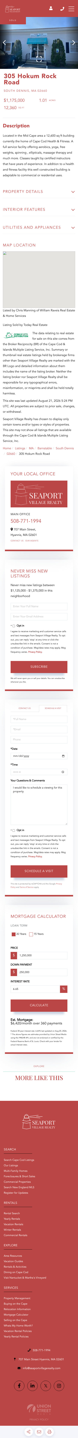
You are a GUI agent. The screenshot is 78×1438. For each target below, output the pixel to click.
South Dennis (65, 448)
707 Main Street (41, 1359)
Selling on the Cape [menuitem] (15, 1320)
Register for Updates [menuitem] (16, 1193)
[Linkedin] (32, 1386)
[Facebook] (19, 1386)
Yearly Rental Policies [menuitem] (16, 1337)
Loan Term (19, 926)
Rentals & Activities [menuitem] (15, 1267)
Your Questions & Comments (28, 780)
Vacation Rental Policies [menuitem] (18, 1331)
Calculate (39, 1005)
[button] (6, 43)
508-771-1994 (62, 9)
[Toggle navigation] (71, 9)
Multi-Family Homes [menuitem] (15, 1171)
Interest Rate (20, 981)
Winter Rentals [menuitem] (12, 1230)
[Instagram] (59, 1386)
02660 (11, 453)
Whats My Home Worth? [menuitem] (18, 1326)
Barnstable (44, 448)
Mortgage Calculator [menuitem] (16, 1315)
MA (31, 448)
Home (7, 448)
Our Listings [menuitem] (11, 1165)
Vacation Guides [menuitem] (13, 1261)
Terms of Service (27, 887)
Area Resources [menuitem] (13, 1256)
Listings (20, 448)
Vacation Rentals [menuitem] (13, 1224)
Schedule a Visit (53, 708)
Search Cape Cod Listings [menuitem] (19, 1160)
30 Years (21, 934)
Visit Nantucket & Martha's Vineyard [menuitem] (25, 1278)
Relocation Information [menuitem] (17, 1309)
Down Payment (21, 965)
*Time (14, 765)
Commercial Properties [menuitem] (17, 1182)
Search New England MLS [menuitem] (19, 1187)
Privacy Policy (35, 652)
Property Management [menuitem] (17, 1298)
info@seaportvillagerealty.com (41, 1368)
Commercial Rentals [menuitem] (15, 1235)
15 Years (39, 934)
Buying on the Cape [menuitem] (15, 1304)
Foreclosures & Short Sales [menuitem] (19, 1176)
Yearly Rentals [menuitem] (12, 1219)
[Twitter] (46, 1386)
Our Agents (31, 541)
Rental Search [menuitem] (12, 1213)
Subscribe (39, 667)
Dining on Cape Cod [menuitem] (16, 1272)
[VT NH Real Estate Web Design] (39, 1409)
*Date (14, 749)
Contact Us (17, 541)
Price (14, 948)
